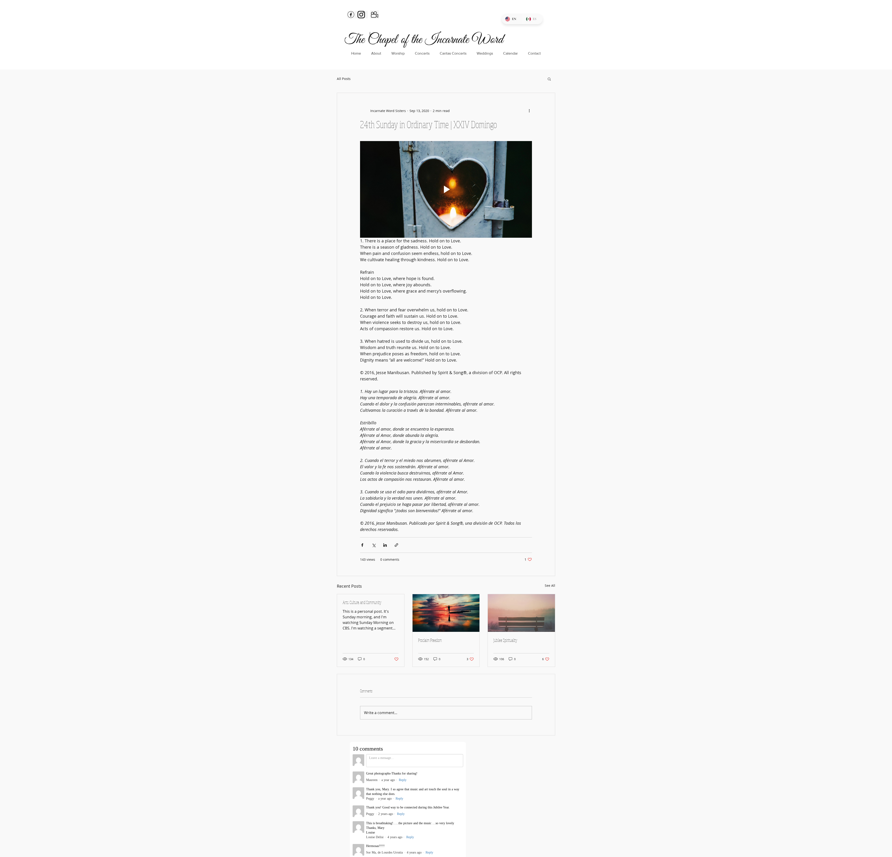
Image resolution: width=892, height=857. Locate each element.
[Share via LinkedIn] (385, 545)
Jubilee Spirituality (505, 640)
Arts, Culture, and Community (362, 602)
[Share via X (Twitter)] (373, 545)
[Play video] (446, 189)
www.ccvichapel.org (387, 805)
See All (550, 585)
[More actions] (529, 110)
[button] (549, 79)
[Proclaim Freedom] (446, 613)
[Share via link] (396, 545)
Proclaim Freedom (430, 640)
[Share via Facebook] (362, 545)
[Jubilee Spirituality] (521, 613)
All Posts (344, 78)
